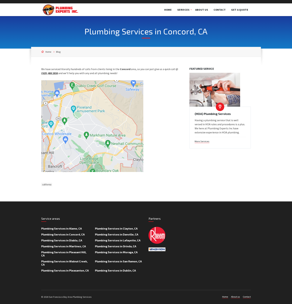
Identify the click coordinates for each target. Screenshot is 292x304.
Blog (58, 51)
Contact (247, 296)
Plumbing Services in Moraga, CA (116, 252)
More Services (202, 141)
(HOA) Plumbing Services (213, 114)
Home (48, 51)
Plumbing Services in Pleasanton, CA (65, 270)
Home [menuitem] (168, 9)
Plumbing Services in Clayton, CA (116, 228)
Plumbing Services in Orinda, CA (115, 246)
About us (235, 296)
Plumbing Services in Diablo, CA (61, 240)
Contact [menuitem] (220, 9)
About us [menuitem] (201, 9)
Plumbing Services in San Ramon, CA (118, 261)
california (46, 184)
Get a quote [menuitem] (239, 9)
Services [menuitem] (183, 9)
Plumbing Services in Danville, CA (116, 234)
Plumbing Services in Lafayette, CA (117, 240)
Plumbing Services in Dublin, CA (115, 270)
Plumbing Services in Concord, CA (63, 234)
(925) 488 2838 (49, 73)
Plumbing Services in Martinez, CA (63, 246)
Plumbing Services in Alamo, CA (61, 228)
